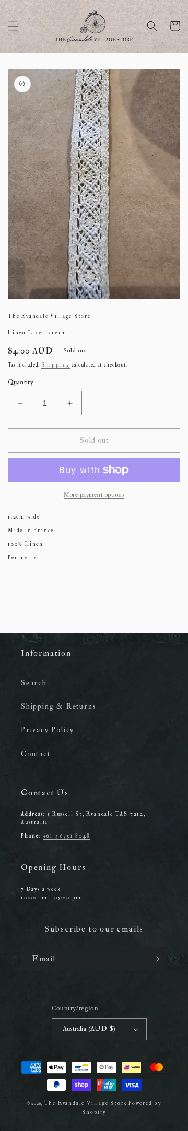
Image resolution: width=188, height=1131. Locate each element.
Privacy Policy (47, 729)
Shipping (55, 365)
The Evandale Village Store (85, 1103)
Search (34, 682)
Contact (36, 753)
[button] (13, 26)
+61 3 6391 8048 (66, 836)
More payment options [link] (94, 495)
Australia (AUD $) (89, 1028)
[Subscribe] (155, 959)
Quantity (20, 382)
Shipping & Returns (58, 706)
